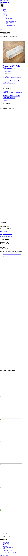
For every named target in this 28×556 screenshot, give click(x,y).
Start (1, 29)
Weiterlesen (5, 76)
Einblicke (5, 15)
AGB (7, 23)
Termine (5, 11)
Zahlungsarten (6, 544)
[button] (4, 555)
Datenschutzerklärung (11, 21)
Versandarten (6, 543)
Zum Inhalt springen (5, 0)
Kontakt (5, 17)
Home (4, 9)
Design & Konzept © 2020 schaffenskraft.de (14, 552)
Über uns (5, 14)
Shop (4, 10)
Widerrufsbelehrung (10, 25)
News (4, 13)
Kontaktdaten (9, 18)
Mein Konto (6, 542)
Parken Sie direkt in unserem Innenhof (12, 254)
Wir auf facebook (10, 22)
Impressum (8, 19)
